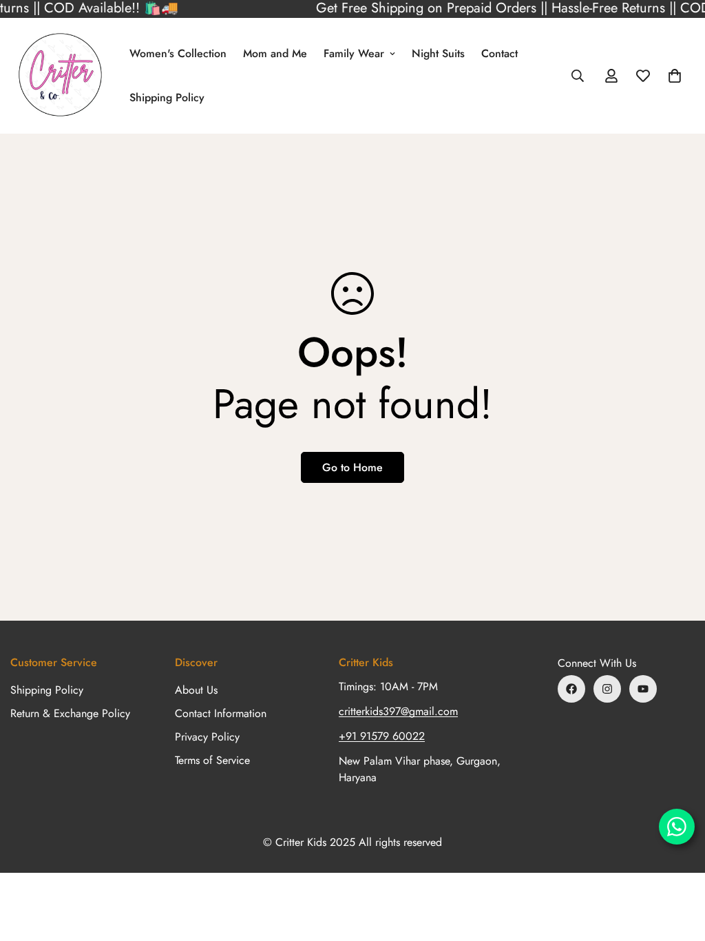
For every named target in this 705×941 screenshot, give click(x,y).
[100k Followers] (607, 689)
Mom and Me (275, 53)
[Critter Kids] (60, 76)
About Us (196, 690)
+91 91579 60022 (382, 736)
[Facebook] (571, 689)
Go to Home (352, 467)
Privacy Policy (207, 737)
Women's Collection (178, 53)
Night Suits (438, 53)
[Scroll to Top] (678, 866)
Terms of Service (212, 760)
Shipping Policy (166, 97)
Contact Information (220, 713)
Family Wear (354, 53)
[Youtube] (643, 689)
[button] (675, 76)
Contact (499, 53)
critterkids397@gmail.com (398, 711)
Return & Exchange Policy (70, 713)
